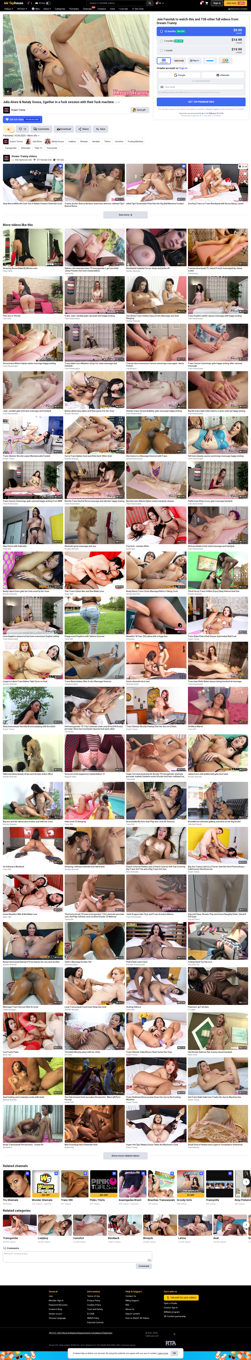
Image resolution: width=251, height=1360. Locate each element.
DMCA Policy (93, 1318)
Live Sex (124, 9)
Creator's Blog (55, 1309)
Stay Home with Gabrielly (14, 546)
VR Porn (21, 9)
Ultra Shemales (132, 872)
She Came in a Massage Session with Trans (146, 456)
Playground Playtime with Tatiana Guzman (84, 636)
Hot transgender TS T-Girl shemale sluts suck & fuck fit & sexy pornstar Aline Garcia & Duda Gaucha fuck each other (94, 727)
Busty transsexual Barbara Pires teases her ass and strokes (31, 962)
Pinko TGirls (7, 271)
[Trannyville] (220, 1184)
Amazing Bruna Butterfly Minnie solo (20, 268)
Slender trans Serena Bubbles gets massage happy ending (154, 411)
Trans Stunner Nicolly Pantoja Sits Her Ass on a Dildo (151, 726)
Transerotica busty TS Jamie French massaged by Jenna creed (215, 269)
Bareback (113, 1238)
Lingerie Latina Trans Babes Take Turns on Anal (25, 681)
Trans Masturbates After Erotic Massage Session (88, 681)
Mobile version (55, 1314)
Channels (88, 8)
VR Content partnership (175, 1316)
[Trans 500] (75, 1184)
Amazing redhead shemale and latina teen (85, 866)
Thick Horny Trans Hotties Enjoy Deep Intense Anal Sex (213, 591)
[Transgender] (20, 1225)
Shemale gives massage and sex (80, 546)
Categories (60, 9)
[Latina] (195, 1225)
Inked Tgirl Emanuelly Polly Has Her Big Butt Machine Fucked (155, 203)
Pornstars (74, 9)
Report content (133, 1314)
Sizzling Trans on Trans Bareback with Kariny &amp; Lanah (215, 203)
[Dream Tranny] (6, 110)
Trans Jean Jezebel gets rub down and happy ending (90, 316)
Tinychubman (193, 1147)
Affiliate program (172, 1312)
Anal (216, 1238)
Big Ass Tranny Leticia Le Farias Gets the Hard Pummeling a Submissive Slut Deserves (216, 867)
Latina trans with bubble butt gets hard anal (208, 774)
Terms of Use (93, 1296)
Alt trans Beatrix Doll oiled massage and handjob (211, 546)
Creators (102, 9)
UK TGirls (68, 1055)
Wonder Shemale (133, 271)
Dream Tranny (18, 110)
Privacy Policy (214, 92)
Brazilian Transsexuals (135, 965)
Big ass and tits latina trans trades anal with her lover (28, 821)
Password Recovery (58, 1305)
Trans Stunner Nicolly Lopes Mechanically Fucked (26, 456)
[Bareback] (125, 1225)
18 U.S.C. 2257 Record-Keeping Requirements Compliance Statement (80, 1333)
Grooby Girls (184, 1200)
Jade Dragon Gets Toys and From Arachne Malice (149, 914)
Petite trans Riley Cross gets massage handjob (210, 501)
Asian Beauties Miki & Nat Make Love (20, 914)
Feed (112, 9)
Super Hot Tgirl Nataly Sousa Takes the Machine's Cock (152, 1144)
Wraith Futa (69, 1102)
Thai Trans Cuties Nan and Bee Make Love (84, 591)
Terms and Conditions (198, 92)
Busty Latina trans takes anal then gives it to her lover (89, 411)
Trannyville (69, 273)
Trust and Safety (95, 1309)
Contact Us (131, 1296)
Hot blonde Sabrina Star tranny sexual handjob (210, 1052)
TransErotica (193, 273)
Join (51, 1296)
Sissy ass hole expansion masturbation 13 (85, 774)
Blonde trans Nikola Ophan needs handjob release (150, 501)
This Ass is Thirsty (11, 316)
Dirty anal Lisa (193, 965)
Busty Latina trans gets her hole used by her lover (26, 591)
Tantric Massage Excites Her (78, 962)
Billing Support (132, 1300)
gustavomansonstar (134, 459)
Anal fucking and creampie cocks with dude (23, 1097)
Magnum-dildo (70, 777)
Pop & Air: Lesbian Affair (137, 546)
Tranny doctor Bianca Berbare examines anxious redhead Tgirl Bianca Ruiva (94, 204)
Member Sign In (56, 1300)
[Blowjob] (160, 1225)
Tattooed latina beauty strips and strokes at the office (28, 774)
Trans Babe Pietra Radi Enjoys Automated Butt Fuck (212, 636)
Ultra (37, 9)
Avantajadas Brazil (130, 1200)
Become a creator (239, 9)
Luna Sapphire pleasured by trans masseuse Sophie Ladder (31, 636)
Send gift (141, 110)
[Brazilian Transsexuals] (162, 1184)
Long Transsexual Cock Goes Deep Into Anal (85, 1007)
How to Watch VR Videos (137, 1318)
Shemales (25, 148)
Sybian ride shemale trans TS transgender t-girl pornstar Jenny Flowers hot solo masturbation (92, 269)
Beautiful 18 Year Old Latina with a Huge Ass (146, 636)
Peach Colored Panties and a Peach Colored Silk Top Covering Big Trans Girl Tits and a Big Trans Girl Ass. (155, 867)
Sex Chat (139, 9)
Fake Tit (38, 148)
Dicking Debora (133, 1007)
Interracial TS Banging (75, 821)
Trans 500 (7, 319)
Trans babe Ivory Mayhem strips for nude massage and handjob (91, 364)
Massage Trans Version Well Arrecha (20, 1007)
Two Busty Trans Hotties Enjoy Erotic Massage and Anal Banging (152, 317)
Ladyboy (72, 141)
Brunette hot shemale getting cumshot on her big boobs (214, 821)
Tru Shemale (10, 1200)
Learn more (163, 1353)
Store (46, 9)
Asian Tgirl (130, 549)
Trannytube (52, 148)
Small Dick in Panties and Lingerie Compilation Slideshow (215, 1144)
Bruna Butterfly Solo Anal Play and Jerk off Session (150, 821)
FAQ (127, 1305)
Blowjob (84, 141)
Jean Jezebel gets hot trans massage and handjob (27, 411)
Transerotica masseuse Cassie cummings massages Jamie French (155, 364)
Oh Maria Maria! (195, 726)
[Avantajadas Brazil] (133, 1184)
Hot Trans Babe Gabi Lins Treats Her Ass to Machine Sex (214, 1097)
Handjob (96, 141)
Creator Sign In (171, 1307)
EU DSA (90, 1314)
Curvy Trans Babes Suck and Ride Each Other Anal (88, 456)
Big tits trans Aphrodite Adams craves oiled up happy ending (216, 411)
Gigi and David (193, 919)
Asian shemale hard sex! (138, 681)
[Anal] (230, 1225)
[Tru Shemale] (17, 1184)
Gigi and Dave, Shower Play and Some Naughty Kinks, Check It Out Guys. (217, 915)
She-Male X (7, 1147)
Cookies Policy (94, 1305)
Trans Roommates (72, 319)
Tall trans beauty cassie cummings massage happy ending (216, 456)
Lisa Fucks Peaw (10, 1052)
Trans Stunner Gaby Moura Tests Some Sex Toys (149, 1052)
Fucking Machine (135, 141)
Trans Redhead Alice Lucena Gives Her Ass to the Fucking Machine (153, 1098)
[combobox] (116, 3)
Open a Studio (170, 1303)
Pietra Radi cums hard (136, 962)
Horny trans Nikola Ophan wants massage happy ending (29, 363)
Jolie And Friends (195, 824)
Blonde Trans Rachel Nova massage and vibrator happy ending (94, 501)
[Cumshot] (90, 1225)
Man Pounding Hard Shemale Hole (81, 1144)
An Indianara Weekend (13, 866)
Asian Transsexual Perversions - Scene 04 (23, 1144)
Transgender (11, 148)
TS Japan (191, 1010)
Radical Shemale (10, 1100)
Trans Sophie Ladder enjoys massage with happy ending (215, 316)
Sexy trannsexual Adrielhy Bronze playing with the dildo (29, 726)
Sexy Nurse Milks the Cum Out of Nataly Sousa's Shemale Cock (32, 203)
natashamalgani (71, 684)
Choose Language (57, 1318)
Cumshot (119, 141)
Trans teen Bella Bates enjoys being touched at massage (215, 681)
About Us (130, 1309)
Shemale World (132, 684)
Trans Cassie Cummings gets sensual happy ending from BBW (32, 501)
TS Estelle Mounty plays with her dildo (82, 1052)
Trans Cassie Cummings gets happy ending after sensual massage (215, 364)
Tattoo (107, 141)
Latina (182, 1238)
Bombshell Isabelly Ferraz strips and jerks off (148, 268)
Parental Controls (95, 1322)
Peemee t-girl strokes (198, 1007)
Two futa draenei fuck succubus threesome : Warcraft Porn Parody (92, 1098)
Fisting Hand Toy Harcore (200, 962)
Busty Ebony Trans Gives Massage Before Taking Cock (152, 591)
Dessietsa (130, 639)
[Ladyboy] (55, 1225)
